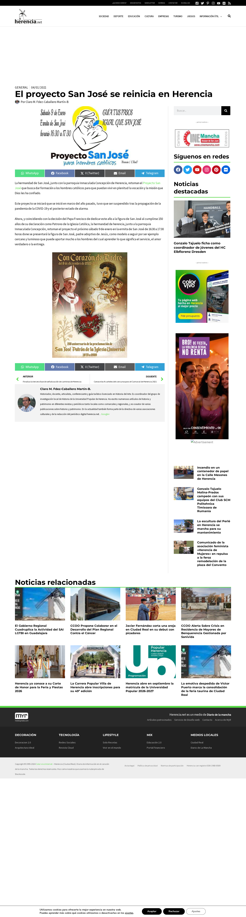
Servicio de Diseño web (187, 719)
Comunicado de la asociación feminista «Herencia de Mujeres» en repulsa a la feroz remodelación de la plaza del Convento (212, 554)
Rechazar (174, 911)
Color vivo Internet (44, 764)
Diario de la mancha (219, 714)
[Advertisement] (123, 53)
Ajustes (196, 911)
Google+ (105, 414)
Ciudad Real (197, 742)
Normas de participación (172, 765)
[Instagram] (213, 3)
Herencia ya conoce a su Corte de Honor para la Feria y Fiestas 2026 (39, 687)
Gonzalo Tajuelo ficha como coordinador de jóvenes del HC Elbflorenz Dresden (199, 247)
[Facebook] (197, 3)
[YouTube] (218, 3)
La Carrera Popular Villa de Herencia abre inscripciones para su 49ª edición (95, 687)
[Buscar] (225, 110)
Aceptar (151, 911)
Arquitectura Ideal (24, 747)
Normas (161, 3)
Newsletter (150, 3)
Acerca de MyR (223, 719)
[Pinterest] (207, 3)
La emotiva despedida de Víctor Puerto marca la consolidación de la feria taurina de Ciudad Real (205, 689)
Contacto (207, 719)
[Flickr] (224, 3)
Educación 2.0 (154, 742)
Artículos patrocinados (159, 719)
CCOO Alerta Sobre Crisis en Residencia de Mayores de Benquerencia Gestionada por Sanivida (203, 631)
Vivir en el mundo (112, 747)
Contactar (173, 3)
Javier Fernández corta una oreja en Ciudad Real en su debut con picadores (151, 629)
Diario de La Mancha (201, 747)
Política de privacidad (148, 765)
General (21, 87)
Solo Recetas (110, 742)
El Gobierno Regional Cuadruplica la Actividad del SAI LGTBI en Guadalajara (39, 629)
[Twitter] (202, 3)
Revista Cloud (66, 747)
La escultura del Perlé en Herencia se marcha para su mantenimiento (213, 527)
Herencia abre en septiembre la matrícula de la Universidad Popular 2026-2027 (150, 687)
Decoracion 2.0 (23, 742)
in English (185, 3)
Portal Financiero (156, 747)
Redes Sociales (67, 742)
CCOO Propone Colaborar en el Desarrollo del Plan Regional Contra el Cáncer (93, 629)
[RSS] (229, 3)
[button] (220, 16)
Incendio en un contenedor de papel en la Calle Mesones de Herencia (213, 473)
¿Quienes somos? (119, 3)
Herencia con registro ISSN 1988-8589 (203, 765)
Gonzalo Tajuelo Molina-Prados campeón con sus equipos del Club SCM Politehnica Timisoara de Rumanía (213, 500)
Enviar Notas (135, 3)
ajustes (129, 913)
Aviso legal (129, 765)
